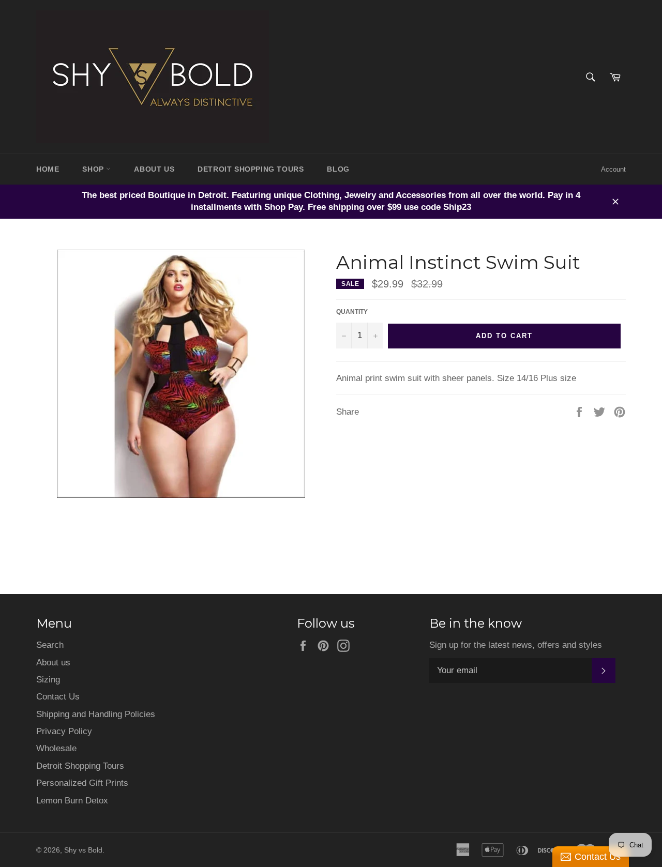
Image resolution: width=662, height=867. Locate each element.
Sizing (48, 680)
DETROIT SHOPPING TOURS (251, 169)
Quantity (352, 311)
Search (50, 645)
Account (613, 169)
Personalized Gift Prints (82, 783)
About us (53, 662)
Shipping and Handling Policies (95, 714)
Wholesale (56, 748)
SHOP (94, 169)
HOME (47, 169)
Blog (338, 169)
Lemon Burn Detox (72, 800)
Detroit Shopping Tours (80, 766)
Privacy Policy (64, 731)
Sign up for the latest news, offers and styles (515, 645)
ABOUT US (154, 169)
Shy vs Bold (83, 850)
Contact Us (58, 697)
